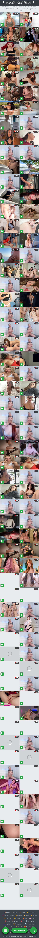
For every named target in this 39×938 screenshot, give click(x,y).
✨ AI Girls (19, 927)
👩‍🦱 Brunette (8, 918)
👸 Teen (26, 915)
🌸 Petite (32, 918)
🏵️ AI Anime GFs (29, 927)
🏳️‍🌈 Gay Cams (7, 924)
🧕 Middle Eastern (8, 915)
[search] (33, 930)
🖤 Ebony (14, 912)
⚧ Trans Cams (18, 924)
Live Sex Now (19, 930)
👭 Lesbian (15, 921)
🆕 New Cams (30, 921)
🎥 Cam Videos (29, 930)
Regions (13, 936)
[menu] (5, 930)
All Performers (29, 936)
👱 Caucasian (31, 912)
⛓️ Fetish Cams (9, 927)
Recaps (22, 936)
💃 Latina (22, 912)
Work (18, 936)
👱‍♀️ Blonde (34, 915)
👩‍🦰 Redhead (17, 918)
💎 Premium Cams (30, 924)
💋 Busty (7, 921)
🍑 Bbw (25, 918)
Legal (35, 936)
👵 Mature (18, 915)
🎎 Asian (7, 912)
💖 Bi (22, 921)
